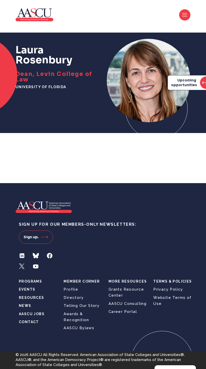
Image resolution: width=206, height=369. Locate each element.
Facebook (49, 256)
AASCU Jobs (31, 314)
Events (27, 289)
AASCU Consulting (127, 303)
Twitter (22, 266)
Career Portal (123, 311)
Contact (29, 322)
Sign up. (31, 237)
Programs (30, 281)
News (25, 306)
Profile (71, 289)
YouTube (36, 266)
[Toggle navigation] (184, 15)
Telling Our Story (81, 305)
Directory (74, 297)
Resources (31, 298)
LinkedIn (22, 256)
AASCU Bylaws (79, 328)
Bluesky (36, 256)
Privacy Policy (168, 289)
